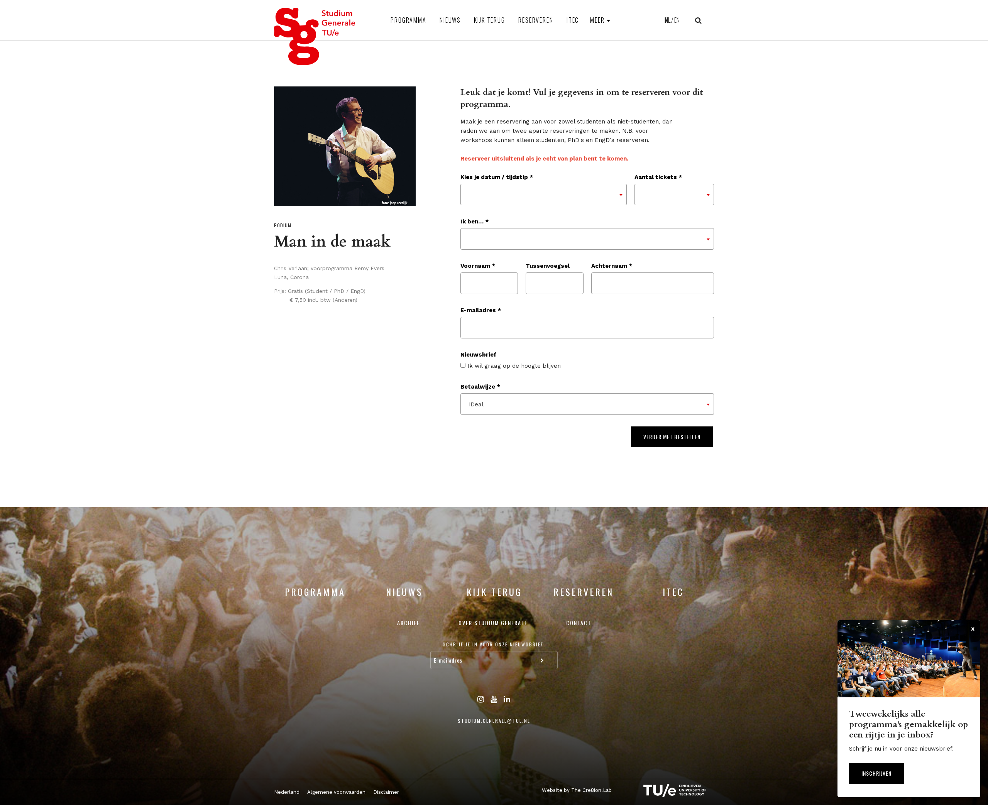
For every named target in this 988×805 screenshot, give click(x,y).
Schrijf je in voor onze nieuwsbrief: (494, 644)
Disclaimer (386, 792)
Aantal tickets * (658, 177)
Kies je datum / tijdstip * (496, 177)
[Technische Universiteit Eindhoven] (667, 790)
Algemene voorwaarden (336, 792)
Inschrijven (876, 773)
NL (667, 20)
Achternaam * (611, 265)
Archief (408, 623)
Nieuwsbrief (478, 354)
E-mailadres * (480, 310)
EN (677, 20)
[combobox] (543, 194)
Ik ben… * (474, 221)
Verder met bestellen (671, 437)
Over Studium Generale (493, 623)
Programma (408, 20)
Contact (578, 623)
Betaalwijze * (480, 386)
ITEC (573, 20)
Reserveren (535, 20)
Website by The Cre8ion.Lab (577, 790)
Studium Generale (315, 36)
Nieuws (450, 20)
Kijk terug (489, 20)
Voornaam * (477, 265)
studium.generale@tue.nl (494, 720)
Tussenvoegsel (548, 265)
